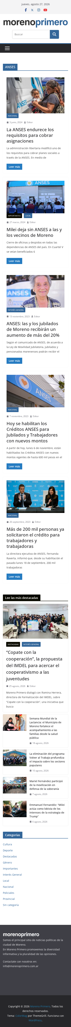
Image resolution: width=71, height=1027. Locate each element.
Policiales (8, 893)
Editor (30, 122)
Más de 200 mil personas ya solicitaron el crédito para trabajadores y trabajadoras (35, 537)
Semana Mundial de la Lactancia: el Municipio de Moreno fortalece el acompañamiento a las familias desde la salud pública (45, 728)
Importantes (14, 215)
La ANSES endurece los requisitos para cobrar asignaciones (30, 135)
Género (7, 862)
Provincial (9, 899)
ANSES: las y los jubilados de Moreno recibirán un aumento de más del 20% (33, 329)
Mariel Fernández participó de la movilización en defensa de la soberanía (46, 785)
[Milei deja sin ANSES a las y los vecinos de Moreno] (35, 197)
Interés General (16, 310)
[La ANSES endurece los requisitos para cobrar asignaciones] (35, 95)
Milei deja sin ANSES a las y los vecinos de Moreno (34, 232)
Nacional (12, 115)
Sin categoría (11, 905)
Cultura (7, 844)
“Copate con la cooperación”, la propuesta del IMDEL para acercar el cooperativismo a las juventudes (34, 665)
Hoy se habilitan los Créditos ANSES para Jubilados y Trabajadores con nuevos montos (32, 432)
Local (28, 215)
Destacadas (13, 644)
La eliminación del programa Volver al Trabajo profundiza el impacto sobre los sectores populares (47, 759)
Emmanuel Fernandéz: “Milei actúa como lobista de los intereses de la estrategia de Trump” (47, 810)
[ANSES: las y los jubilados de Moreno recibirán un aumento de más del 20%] (35, 291)
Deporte (8, 850)
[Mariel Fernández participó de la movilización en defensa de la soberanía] (15, 787)
